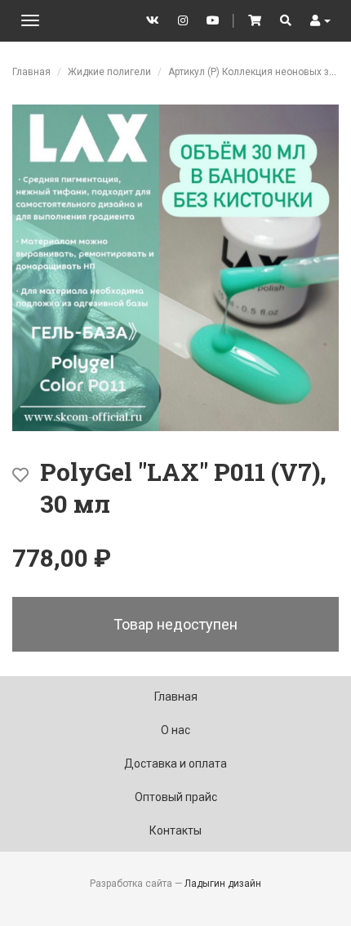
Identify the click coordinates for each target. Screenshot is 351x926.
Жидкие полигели (109, 72)
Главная (31, 72)
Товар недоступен (175, 624)
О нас (175, 730)
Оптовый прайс (176, 797)
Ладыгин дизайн (222, 883)
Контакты (175, 830)
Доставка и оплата (175, 763)
